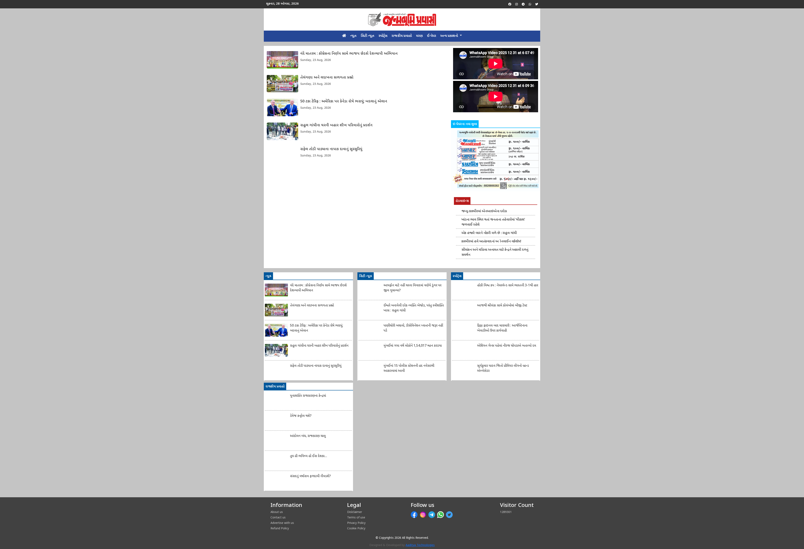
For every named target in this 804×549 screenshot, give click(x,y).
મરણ (419, 36)
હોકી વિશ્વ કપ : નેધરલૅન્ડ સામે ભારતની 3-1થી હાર (507, 285)
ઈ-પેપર (431, 36)
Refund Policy (280, 528)
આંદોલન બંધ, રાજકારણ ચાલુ (308, 436)
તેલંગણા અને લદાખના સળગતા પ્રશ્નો (326, 77)
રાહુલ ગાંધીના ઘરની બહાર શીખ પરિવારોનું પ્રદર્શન (336, 125)
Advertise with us (282, 523)
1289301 (506, 512)
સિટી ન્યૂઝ (367, 36)
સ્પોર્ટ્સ (383, 36)
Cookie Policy (356, 528)
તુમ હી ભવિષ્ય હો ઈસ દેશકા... (308, 456)
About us (277, 512)
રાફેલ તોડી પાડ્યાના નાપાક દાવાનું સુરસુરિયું (331, 149)
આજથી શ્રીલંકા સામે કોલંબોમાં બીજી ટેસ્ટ (502, 306)
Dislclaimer (354, 512)
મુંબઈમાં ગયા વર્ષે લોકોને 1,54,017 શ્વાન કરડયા (413, 346)
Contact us (278, 517)
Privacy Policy (356, 523)
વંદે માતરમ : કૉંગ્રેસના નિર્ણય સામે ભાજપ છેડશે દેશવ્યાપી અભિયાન (349, 53)
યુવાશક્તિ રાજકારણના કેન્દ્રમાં (308, 396)
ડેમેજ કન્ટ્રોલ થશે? (301, 416)
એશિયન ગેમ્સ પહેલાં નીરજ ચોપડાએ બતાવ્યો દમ (506, 346)
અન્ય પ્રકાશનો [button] (449, 36)
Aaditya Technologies (420, 545)
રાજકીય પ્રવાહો (402, 36)
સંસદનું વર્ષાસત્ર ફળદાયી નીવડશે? (310, 476)
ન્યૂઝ (353, 36)
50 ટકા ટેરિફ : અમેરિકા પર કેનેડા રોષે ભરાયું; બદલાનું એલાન (343, 101)
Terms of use (356, 517)
